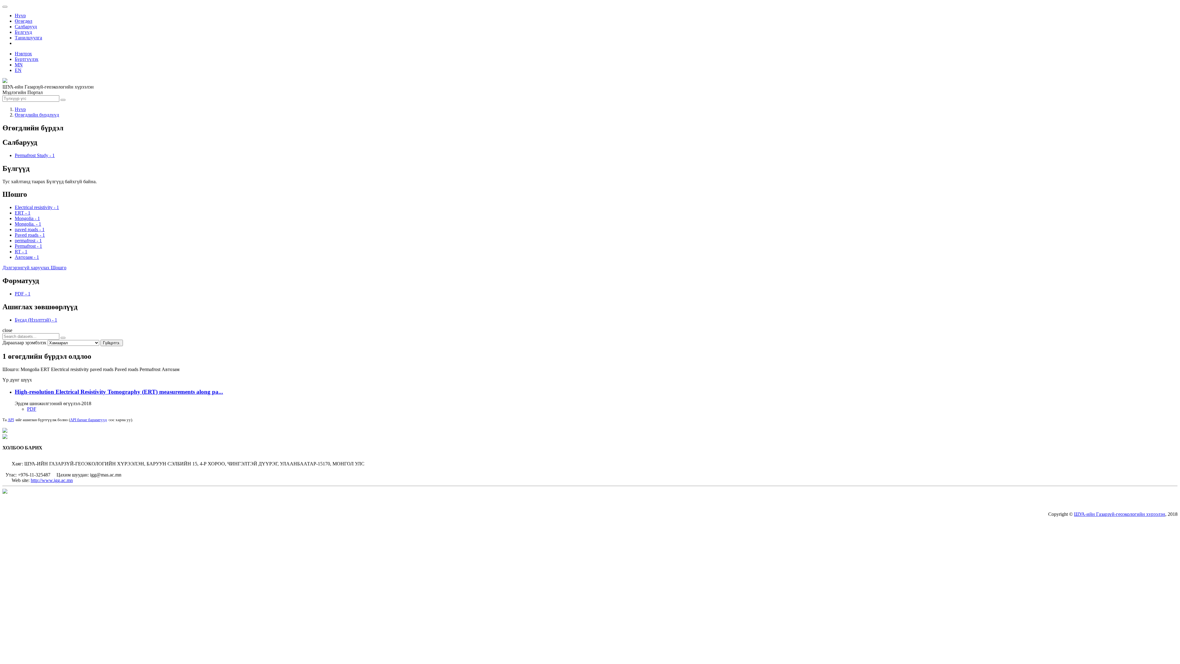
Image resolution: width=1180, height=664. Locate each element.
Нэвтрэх (23, 53)
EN (18, 70)
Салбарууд (26, 26)
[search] (63, 338)
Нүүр (20, 15)
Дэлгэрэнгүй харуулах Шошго (34, 267)
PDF (31, 409)
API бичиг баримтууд (88, 419)
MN (19, 64)
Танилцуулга (28, 37)
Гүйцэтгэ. (111, 343)
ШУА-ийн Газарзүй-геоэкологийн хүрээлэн (1119, 514)
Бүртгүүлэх (26, 59)
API (11, 419)
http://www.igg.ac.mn (52, 480)
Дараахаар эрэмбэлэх (24, 342)
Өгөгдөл (23, 21)
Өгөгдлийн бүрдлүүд (37, 114)
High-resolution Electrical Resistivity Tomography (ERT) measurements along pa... (119, 392)
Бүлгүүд (23, 32)
